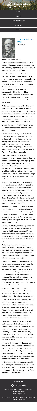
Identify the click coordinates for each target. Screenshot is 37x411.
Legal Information (10, 389)
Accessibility (29, 389)
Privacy (20, 389)
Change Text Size (18, 391)
